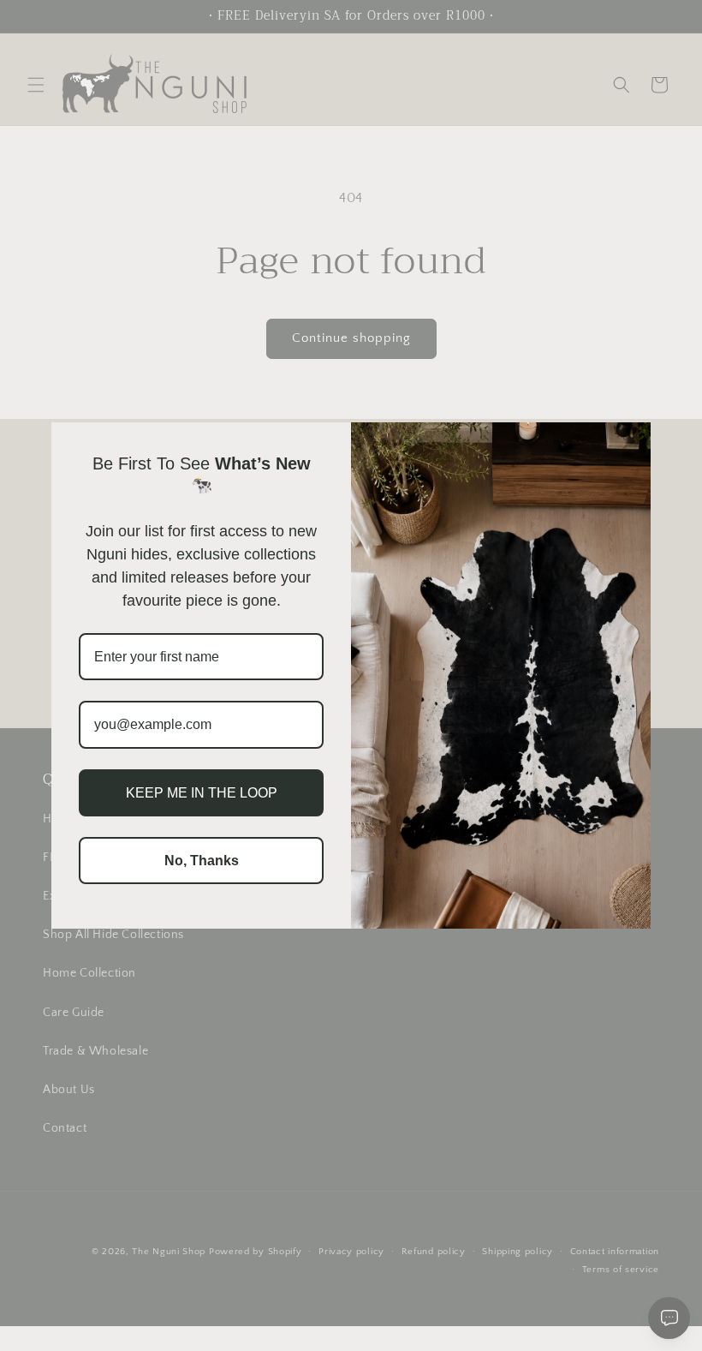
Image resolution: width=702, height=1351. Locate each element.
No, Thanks (201, 860)
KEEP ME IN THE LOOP (201, 793)
